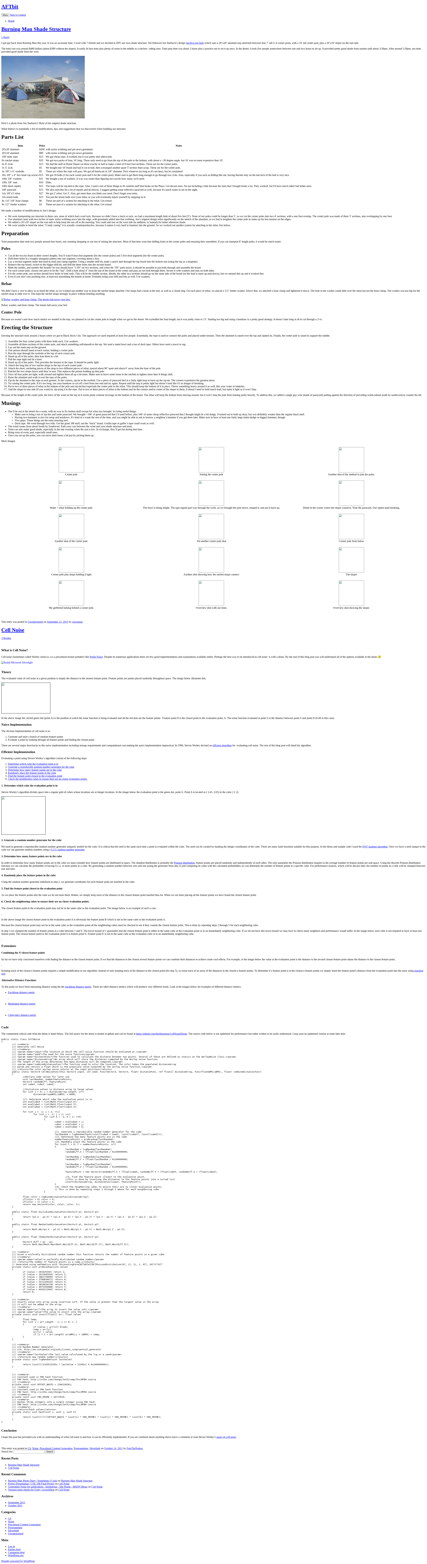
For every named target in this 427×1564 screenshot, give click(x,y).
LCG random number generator (67, 849)
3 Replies (6, 638)
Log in (11, 1546)
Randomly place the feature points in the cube (32, 772)
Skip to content (18, 15)
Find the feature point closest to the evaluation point (35, 775)
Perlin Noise (96, 656)
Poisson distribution (184, 862)
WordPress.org (16, 1555)
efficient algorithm (222, 745)
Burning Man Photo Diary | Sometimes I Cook (32, 1480)
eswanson (77, 621)
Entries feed (14, 1549)
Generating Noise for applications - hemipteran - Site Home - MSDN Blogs (47, 1486)
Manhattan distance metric (22, 1003)
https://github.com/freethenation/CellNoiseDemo (161, 1033)
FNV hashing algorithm (374, 846)
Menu (5, 15)
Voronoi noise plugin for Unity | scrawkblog (31, 1489)
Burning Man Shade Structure (36, 29)
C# (29, 1448)
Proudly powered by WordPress (18, 1561)
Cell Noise (12, 630)
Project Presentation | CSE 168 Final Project (31, 1483)
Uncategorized (35, 621)
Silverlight (94, 1448)
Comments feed (16, 1552)
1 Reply (5, 37)
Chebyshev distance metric (22, 1015)
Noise (35, 1448)
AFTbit (9, 7)
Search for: (7, 1451)
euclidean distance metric (78, 986)
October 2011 (15, 1505)
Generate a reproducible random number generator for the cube (41, 766)
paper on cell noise (226, 1437)
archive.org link (195, 43)
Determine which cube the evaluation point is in (33, 763)
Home (11, 21)
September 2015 (16, 1502)
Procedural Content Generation (56, 1448)
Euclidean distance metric (21, 992)
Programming (81, 1448)
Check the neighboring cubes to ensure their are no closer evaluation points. (47, 778)
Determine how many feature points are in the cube (35, 769)
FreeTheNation (135, 1448)
